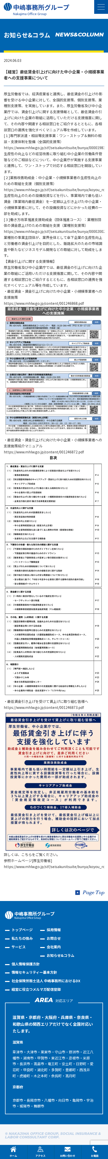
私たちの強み (22, 938)
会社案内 (54, 946)
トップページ (22, 929)
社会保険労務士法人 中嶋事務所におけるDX (46, 980)
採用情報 (54, 929)
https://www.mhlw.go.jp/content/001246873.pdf (44, 707)
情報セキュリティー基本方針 (34, 972)
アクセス (40, 1155)
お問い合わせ (67, 1155)
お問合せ (54, 938)
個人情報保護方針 (26, 963)
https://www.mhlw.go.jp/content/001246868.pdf (44, 303)
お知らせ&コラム (60, 955)
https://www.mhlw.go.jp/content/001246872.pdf (44, 451)
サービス (19, 946)
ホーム (13, 1155)
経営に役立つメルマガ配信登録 (36, 989)
